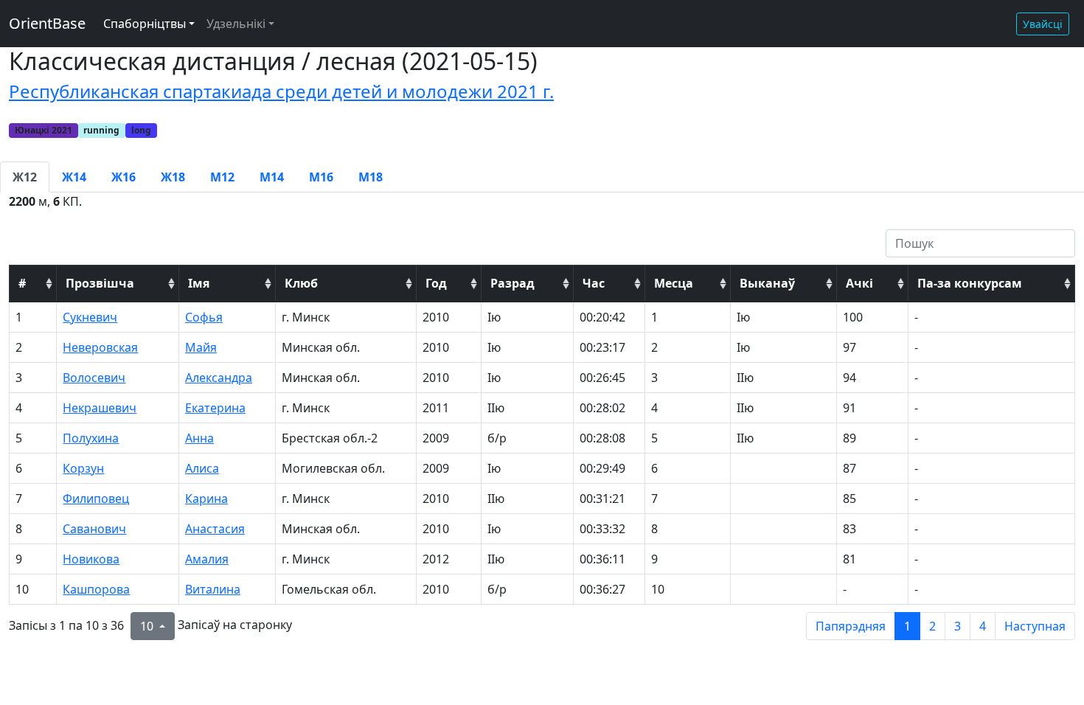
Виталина (212, 589)
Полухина (91, 438)
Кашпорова (96, 589)
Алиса (202, 468)
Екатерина (215, 408)
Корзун (83, 468)
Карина (206, 498)
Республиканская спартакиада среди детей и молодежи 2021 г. (281, 91)
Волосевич (94, 377)
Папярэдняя (851, 626)
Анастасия (215, 529)
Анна (199, 438)
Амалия (207, 559)
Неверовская (100, 347)
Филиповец (96, 498)
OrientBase (47, 23)
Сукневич (90, 317)
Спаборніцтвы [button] (144, 23)
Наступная (1035, 626)
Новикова (91, 559)
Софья (204, 317)
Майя (201, 347)
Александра (218, 377)
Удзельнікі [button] (235, 23)
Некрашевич (99, 408)
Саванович (94, 529)
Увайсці (1043, 24)
